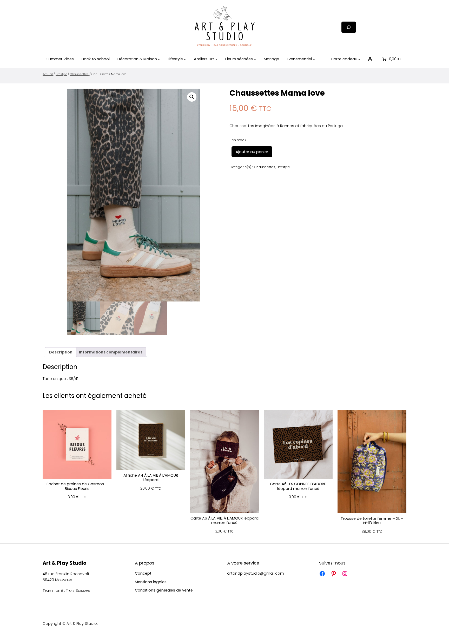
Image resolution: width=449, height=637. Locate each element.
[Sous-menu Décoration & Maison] (159, 59)
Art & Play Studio (65, 563)
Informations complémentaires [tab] (110, 352)
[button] (191, 97)
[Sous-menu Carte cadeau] (359, 59)
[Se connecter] (370, 59)
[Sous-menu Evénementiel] (314, 59)
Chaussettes (79, 74)
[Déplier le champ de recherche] (348, 27)
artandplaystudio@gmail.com (255, 573)
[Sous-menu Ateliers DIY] (216, 59)
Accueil (48, 74)
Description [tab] (60, 352)
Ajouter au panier (252, 151)
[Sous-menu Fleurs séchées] (255, 59)
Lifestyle (61, 74)
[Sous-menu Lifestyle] (185, 59)
